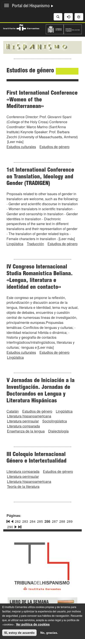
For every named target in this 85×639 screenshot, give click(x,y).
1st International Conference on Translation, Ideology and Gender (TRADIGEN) (40, 177)
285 (40, 521)
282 (18, 521)
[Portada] (42, 47)
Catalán (13, 411)
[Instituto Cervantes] (21, 27)
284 (33, 521)
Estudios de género (54, 146)
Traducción (35, 243)
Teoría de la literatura (23, 486)
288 (62, 521)
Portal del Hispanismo (31, 6)
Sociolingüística (54, 421)
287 (55, 521)
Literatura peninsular (23, 421)
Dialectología (58, 431)
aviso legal (54, 620)
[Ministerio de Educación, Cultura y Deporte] (64, 29)
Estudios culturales (21, 146)
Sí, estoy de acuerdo (19, 632)
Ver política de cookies (33, 624)
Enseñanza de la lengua (26, 431)
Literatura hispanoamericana (29, 416)
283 (25, 521)
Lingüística (15, 243)
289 (70, 521)
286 (47, 521)
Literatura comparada (23, 426)
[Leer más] (15, 141)
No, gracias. (49, 632)
